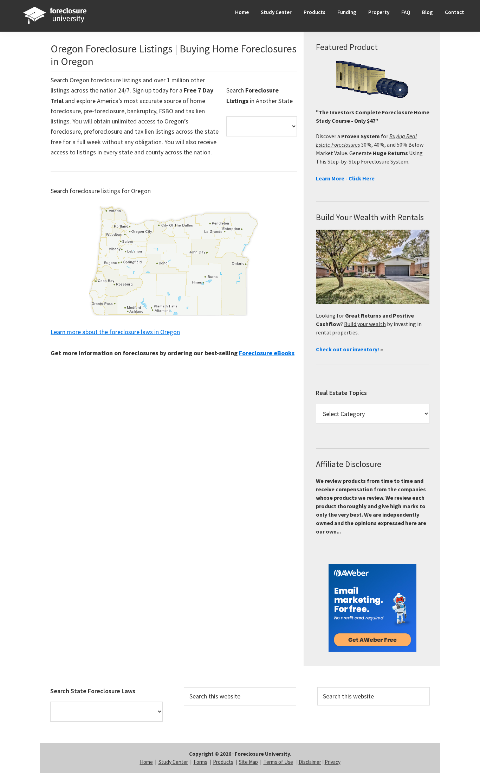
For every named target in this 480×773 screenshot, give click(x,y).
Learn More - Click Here (345, 178)
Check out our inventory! (347, 349)
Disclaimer (310, 762)
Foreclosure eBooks (266, 353)
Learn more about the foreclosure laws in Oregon (115, 332)
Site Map (248, 762)
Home (146, 762)
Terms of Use (278, 762)
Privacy (332, 762)
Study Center (173, 762)
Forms (200, 762)
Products (223, 762)
